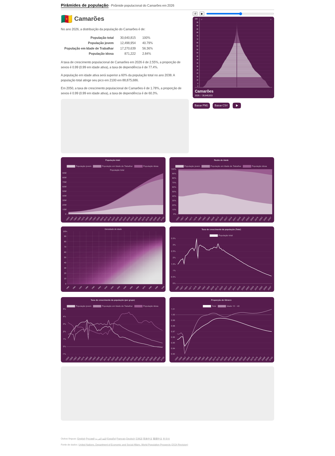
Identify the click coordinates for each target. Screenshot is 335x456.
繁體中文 (157, 438)
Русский (90, 438)
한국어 (166, 438)
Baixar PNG (201, 105)
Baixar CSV (221, 105)
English (81, 438)
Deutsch (130, 438)
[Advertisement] (125, 126)
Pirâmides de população (85, 5)
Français (121, 438)
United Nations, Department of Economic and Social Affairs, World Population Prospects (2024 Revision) (133, 444)
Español (111, 438)
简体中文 (147, 438)
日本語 (139, 438)
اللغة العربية (101, 438)
